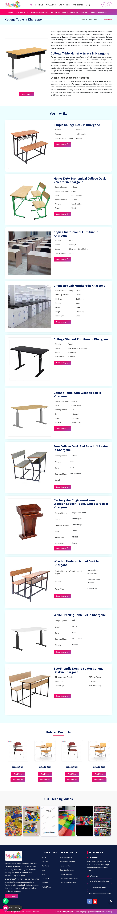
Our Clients (45, 866)
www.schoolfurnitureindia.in (99, 894)
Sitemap (45, 883)
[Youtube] (109, 4)
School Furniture (15, 12)
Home (29, 5)
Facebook (89, 901)
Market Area (46, 887)
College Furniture (99, 12)
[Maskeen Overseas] (13, 4)
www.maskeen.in (99, 887)
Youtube (95, 901)
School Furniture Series (70, 19)
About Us (45, 862)
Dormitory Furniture (79, 12)
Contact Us (45, 878)
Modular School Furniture (45, 19)
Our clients (78, 5)
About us (39, 5)
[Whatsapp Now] (6, 901)
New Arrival (51, 5)
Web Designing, (81, 912)
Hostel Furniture (58, 12)
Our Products (64, 5)
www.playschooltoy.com (99, 881)
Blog (88, 5)
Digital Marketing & (92, 912)
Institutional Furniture (37, 12)
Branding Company (105, 912)
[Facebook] (104, 4)
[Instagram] (13, 821)
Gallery (44, 874)
